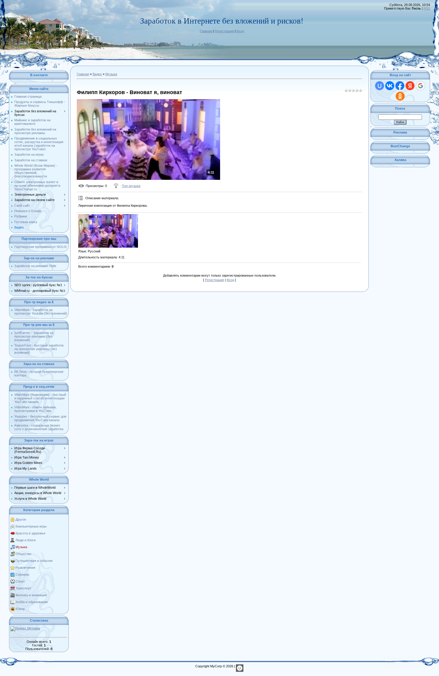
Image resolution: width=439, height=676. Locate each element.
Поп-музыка (131, 186)
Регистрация (224, 31)
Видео (97, 74)
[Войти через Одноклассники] (400, 96)
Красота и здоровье (30, 533)
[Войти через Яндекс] (410, 85)
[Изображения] (108, 231)
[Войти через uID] (379, 85)
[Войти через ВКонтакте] (389, 85)
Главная (206, 31)
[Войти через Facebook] (399, 85)
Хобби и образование (32, 602)
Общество (23, 554)
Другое (21, 519)
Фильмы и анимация (31, 595)
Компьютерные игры (31, 526)
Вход (240, 31)
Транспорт (23, 588)
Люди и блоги (26, 540)
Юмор (20, 609)
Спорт (20, 581)
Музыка (21, 547)
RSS (426, 8)
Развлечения (25, 567)
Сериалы (22, 574)
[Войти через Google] (420, 86)
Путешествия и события (34, 560)
